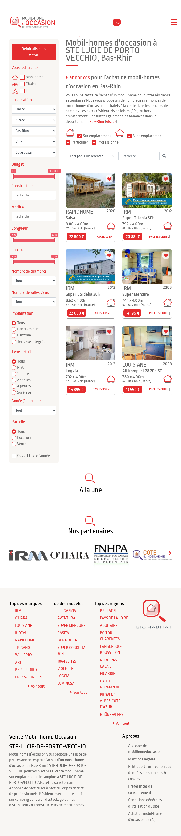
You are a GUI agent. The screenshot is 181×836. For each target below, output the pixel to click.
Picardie (107, 674)
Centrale (24, 335)
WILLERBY (23, 655)
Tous (21, 323)
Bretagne (109, 611)
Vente (21, 444)
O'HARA (21, 618)
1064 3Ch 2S (67, 661)
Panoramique (28, 329)
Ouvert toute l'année (33, 456)
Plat (20, 367)
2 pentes (24, 380)
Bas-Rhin (96, 122)
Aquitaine (109, 626)
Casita (63, 633)
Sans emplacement (148, 136)
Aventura (66, 618)
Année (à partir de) (26, 401)
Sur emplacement (97, 136)
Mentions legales (141, 759)
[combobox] (34, 195)
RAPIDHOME (25, 640)
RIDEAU (21, 633)
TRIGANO (22, 648)
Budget (18, 164)
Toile (29, 91)
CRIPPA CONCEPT (29, 677)
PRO (117, 22)
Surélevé (24, 392)
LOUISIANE (23, 626)
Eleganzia (67, 611)
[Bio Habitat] (154, 627)
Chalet (31, 84)
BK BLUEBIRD (26, 670)
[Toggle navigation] (174, 22)
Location (24, 438)
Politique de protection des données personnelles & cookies (149, 772)
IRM (18, 611)
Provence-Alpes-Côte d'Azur (110, 701)
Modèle (18, 207)
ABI (18, 662)
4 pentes (24, 386)
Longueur (20, 228)
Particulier (79, 142)
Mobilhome (34, 77)
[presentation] (11, 553)
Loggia (64, 676)
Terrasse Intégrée (31, 342)
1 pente (23, 374)
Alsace (111, 122)
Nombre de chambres (29, 271)
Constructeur (22, 186)
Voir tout (38, 686)
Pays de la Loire (114, 618)
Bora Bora (67, 640)
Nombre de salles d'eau (30, 292)
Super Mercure (72, 626)
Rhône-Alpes (111, 714)
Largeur (18, 250)
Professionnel (108, 142)
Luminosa (66, 683)
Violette (65, 669)
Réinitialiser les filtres (34, 52)
